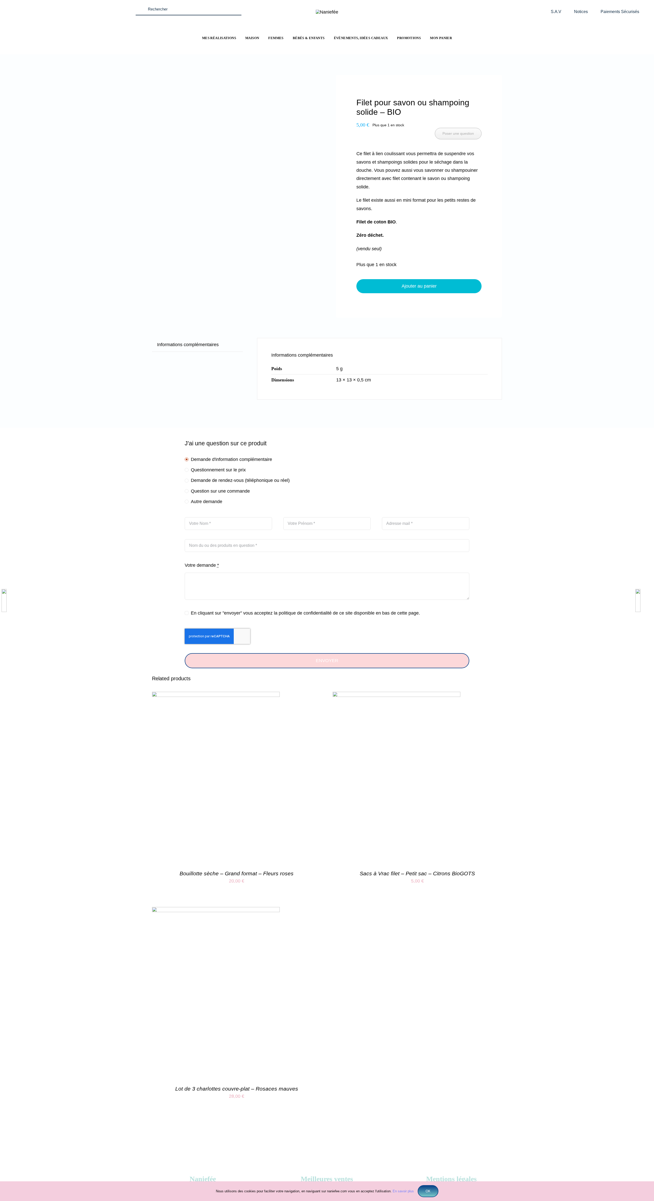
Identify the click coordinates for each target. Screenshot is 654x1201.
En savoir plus (403, 1191)
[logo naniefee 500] (327, 12)
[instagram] (69, 6)
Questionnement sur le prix (218, 469)
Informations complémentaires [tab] (188, 344)
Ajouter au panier (419, 286)
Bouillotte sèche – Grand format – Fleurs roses (237, 873)
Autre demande (206, 501)
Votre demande (202, 565)
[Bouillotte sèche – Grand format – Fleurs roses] (216, 695)
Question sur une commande (220, 491)
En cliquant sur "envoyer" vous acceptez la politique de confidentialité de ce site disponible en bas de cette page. (305, 613)
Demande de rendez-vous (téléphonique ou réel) (240, 480)
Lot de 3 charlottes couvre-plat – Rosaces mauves (236, 1089)
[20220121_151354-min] (209, 91)
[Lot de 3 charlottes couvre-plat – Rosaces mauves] (216, 911)
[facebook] (59, 6)
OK (428, 1191)
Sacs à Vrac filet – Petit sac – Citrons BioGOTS (417, 873)
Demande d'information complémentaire (231, 459)
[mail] (79, 6)
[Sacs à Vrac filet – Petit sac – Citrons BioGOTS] (396, 695)
